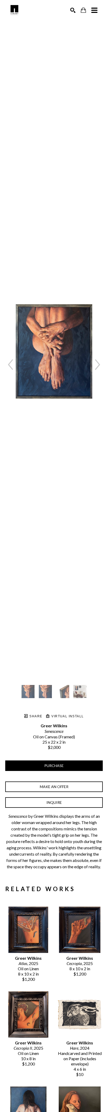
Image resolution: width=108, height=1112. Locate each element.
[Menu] (94, 10)
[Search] (72, 10)
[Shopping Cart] (83, 10)
